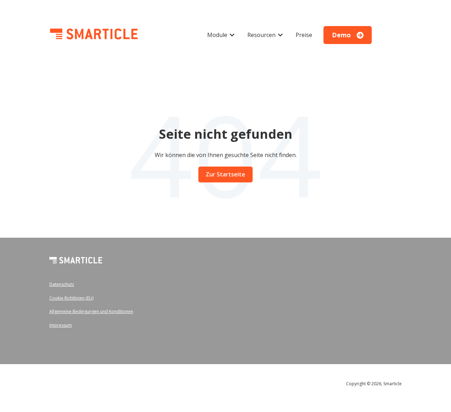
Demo (341, 35)
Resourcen (261, 35)
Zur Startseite (225, 174)
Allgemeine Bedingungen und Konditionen (91, 311)
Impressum (60, 325)
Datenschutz (61, 284)
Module (217, 35)
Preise (304, 35)
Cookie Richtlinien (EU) (71, 298)
